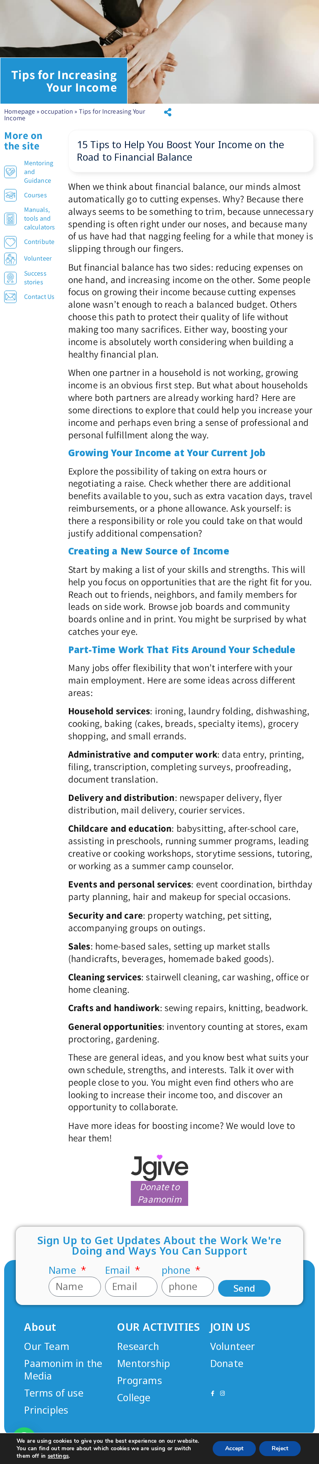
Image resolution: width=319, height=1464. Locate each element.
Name (64, 1270)
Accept (234, 1448)
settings (58, 1456)
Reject (280, 1448)
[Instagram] (222, 1393)
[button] (168, 112)
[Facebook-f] (213, 1393)
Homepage (19, 111)
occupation (57, 111)
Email (119, 1270)
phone (177, 1270)
